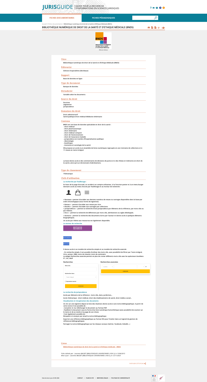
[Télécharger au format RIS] (155, 27)
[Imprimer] (148, 27)
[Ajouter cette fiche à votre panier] (163, 27)
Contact (80, 378)
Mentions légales (102, 378)
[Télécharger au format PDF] (152, 27)
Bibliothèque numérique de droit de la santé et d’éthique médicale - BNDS (92, 347)
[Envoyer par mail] (158, 27)
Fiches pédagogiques (103, 17)
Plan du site (90, 378)
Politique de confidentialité (120, 378)
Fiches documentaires (61, 17)
